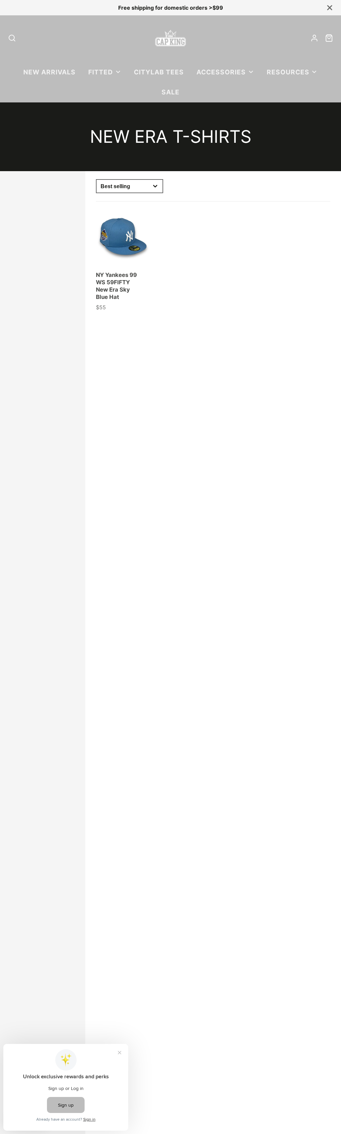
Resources (288, 72)
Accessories (221, 72)
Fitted (100, 72)
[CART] (329, 38)
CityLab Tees (159, 72)
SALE (170, 92)
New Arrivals (49, 72)
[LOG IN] (314, 38)
